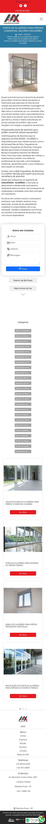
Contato (23, 750)
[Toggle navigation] (41, 19)
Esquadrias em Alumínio (23, 357)
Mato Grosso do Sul (23, 288)
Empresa (23, 739)
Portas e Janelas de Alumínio (23, 430)
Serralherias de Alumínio (23, 451)
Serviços (23, 747)
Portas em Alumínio (23, 441)
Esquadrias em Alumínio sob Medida (23, 367)
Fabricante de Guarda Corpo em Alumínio (23, 373)
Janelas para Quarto (23, 404)
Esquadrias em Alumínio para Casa (23, 362)
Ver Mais (23, 512)
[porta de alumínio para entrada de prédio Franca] (23, 539)
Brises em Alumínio (23, 336)
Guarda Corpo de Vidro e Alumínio (23, 383)
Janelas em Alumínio (23, 394)
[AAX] (11, 19)
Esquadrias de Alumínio (23, 346)
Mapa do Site (23, 754)
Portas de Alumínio (23, 415)
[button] (20, 709)
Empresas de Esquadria (23, 341)
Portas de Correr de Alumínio (23, 425)
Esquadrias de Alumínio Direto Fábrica (23, 352)
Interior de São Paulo (23, 280)
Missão (23, 743)
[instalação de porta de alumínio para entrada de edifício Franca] (23, 662)
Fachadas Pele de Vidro (23, 378)
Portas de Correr (23, 420)
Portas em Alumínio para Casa (23, 446)
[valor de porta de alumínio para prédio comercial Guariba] (23, 478)
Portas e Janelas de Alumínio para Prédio (23, 436)
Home (23, 736)
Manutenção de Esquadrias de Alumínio (23, 409)
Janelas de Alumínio (23, 388)
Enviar (24, 269)
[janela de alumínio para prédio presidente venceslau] (23, 600)
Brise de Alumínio (23, 331)
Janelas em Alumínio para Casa (23, 399)
